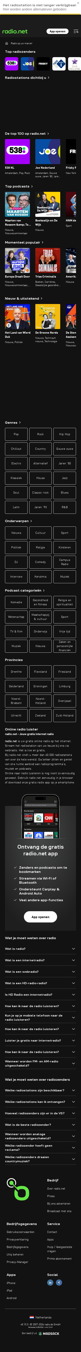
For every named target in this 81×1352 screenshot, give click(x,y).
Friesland (64, 671)
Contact (52, 1232)
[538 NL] (11, 63)
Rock (40, 434)
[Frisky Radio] (43, 63)
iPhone (11, 1283)
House (40, 478)
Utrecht (16, 715)
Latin (16, 507)
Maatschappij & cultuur (40, 617)
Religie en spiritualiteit (64, 602)
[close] (78, 3)
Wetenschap (16, 617)
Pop (16, 434)
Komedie (16, 602)
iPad (9, 1290)
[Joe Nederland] (27, 63)
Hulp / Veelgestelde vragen (59, 1249)
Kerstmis (40, 576)
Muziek (64, 576)
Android (12, 1298)
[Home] (6, 43)
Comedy (40, 562)
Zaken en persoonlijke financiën (65, 646)
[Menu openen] (76, 31)
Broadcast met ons (59, 1211)
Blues (65, 492)
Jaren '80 (65, 463)
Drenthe (16, 671)
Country (40, 448)
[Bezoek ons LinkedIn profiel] (50, 1282)
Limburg (64, 686)
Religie (40, 547)
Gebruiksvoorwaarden (20, 1232)
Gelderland (16, 686)
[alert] (40, 7)
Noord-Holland (40, 701)
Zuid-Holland (65, 715)
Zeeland (40, 715)
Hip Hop (64, 434)
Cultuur (40, 533)
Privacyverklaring (18, 1239)
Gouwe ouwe (64, 448)
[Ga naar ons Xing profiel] (59, 1282)
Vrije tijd (64, 631)
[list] (40, 63)
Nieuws (16, 533)
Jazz (65, 478)
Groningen (40, 686)
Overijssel (64, 701)
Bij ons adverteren (58, 1203)
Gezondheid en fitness (40, 602)
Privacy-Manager (17, 1262)
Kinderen (65, 547)
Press (51, 1196)
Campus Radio (64, 562)
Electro (16, 463)
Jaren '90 (40, 507)
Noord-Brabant (16, 701)
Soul (16, 492)
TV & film (16, 631)
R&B (65, 507)
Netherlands (43, 1317)
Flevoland (40, 671)
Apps (50, 1239)
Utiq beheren (15, 1254)
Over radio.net (56, 1188)
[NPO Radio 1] (59, 63)
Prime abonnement (59, 1258)
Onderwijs (40, 631)
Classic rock (40, 492)
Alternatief (40, 463)
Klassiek (16, 478)
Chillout (16, 448)
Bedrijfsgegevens (17, 1247)
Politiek (16, 547)
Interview (16, 576)
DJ (16, 562)
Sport (65, 533)
